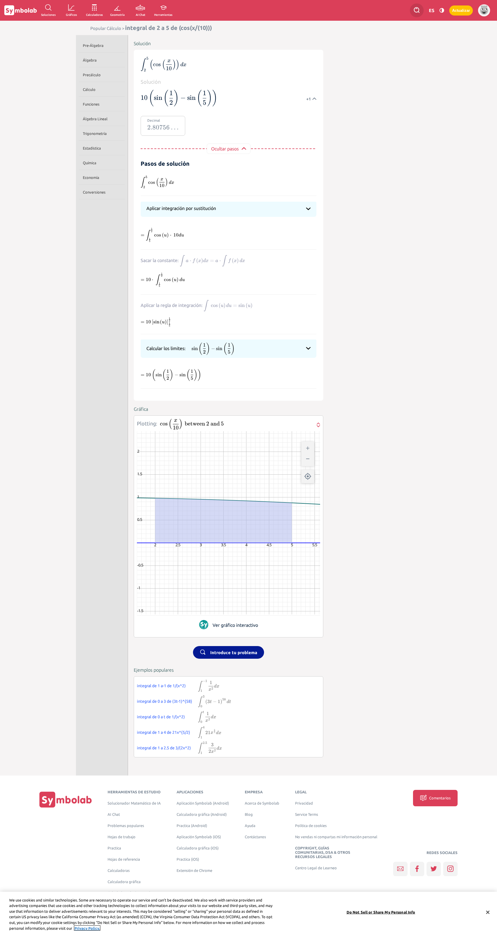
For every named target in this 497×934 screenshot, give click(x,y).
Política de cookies (311, 826)
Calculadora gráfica (124, 882)
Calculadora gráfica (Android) (202, 814)
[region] (248, 913)
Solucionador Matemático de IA (134, 803)
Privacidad (304, 803)
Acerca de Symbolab (262, 803)
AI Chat (114, 814)
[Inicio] (65, 799)
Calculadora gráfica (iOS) (198, 848)
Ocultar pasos (225, 148)
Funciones (91, 104)
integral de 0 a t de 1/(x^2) (161, 717)
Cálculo (89, 89)
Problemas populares (126, 826)
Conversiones (94, 192)
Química (89, 163)
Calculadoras (119, 870)
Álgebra (90, 60)
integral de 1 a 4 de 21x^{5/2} (163, 732)
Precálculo (92, 75)
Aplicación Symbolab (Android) (203, 803)
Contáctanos (255, 837)
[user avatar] (484, 10)
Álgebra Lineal (95, 119)
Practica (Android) (192, 826)
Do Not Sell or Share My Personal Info (381, 912)
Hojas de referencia (124, 859)
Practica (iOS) (188, 859)
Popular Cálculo (105, 28)
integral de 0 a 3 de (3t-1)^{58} (164, 701)
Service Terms (306, 814)
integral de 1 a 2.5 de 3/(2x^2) (164, 748)
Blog (249, 814)
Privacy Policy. (87, 928)
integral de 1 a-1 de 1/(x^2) (161, 686)
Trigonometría (95, 133)
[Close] (487, 912)
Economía (91, 177)
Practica (114, 848)
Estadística (92, 148)
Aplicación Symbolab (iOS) (199, 837)
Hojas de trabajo (121, 837)
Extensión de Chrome (194, 870)
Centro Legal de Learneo (316, 868)
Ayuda (250, 826)
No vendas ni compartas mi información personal (336, 837)
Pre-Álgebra (93, 45)
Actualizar (461, 10)
